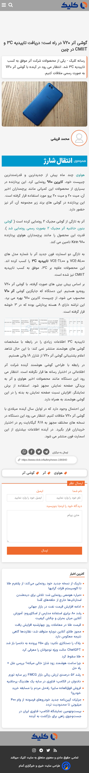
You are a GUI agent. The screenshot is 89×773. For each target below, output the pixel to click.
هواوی (80, 175)
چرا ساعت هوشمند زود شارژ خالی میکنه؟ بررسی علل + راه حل (44, 666)
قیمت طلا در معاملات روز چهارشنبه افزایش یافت (48, 625)
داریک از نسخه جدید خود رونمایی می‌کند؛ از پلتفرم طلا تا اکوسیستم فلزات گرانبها (44, 586)
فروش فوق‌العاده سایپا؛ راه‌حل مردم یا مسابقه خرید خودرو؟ (46, 691)
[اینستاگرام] (34, 751)
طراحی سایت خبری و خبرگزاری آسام (39, 766)
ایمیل (39, 491)
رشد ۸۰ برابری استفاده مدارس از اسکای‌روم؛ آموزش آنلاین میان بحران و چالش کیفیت (47, 616)
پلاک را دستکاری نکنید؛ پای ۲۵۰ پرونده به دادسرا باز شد (43, 643)
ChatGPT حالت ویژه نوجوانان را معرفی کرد (51, 649)
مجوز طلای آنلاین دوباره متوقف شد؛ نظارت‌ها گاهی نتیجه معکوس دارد (46, 634)
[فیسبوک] (31, 452)
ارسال (44, 550)
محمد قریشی (60, 139)
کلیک (23, 758)
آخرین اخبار (77, 574)
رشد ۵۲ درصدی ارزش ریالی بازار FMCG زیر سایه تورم (45, 674)
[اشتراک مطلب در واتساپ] (24, 452)
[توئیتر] (39, 452)
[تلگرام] (46, 452)
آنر (45, 473)
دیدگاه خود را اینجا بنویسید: (64, 506)
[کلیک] (74, 5)
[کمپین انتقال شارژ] (44, 161)
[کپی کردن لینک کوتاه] (44, 460)
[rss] (55, 751)
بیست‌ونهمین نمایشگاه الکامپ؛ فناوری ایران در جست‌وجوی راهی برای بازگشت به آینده (50, 714)
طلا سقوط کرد (71, 656)
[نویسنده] (79, 139)
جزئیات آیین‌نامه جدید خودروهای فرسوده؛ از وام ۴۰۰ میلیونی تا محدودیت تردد (46, 702)
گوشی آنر (29, 473)
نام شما (77, 491)
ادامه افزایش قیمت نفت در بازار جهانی (55, 606)
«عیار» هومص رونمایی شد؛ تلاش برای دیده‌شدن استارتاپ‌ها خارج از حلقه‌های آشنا (48, 598)
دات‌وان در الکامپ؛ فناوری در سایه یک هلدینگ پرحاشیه (44, 681)
